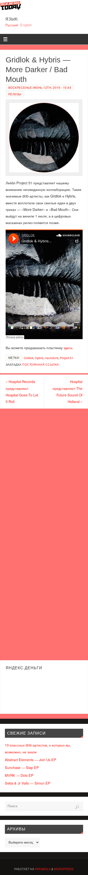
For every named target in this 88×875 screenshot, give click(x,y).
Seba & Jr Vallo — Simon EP (27, 783)
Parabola (43, 869)
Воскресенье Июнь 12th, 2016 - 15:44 (39, 87)
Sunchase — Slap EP (22, 767)
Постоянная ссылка (40, 364)
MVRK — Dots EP (19, 775)
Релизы (15, 94)
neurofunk (51, 358)
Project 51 (66, 358)
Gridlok (28, 358)
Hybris (39, 358)
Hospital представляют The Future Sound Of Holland (67, 391)
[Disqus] (44, 471)
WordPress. (64, 869)
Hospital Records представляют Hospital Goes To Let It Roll (22, 391)
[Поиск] (77, 807)
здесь (68, 347)
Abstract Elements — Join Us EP (30, 759)
